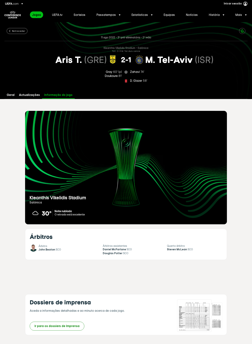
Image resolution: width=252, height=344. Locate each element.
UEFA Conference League (12, 14)
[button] (108, 14)
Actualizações (29, 94)
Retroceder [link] (18, 31)
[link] (36, 14)
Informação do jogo (58, 94)
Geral (11, 94)
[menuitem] (37, 14)
